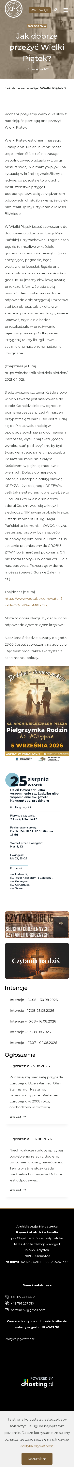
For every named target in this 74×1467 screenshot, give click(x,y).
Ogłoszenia (37, 26)
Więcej (17, 1116)
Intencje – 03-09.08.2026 (30, 1032)
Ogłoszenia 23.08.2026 (29, 1066)
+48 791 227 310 (22, 1303)
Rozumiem (37, 1459)
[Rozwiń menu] (65, 9)
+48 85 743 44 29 (23, 1297)
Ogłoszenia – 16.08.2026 (30, 1139)
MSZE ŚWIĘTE (39, 10)
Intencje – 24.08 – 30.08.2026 (34, 1000)
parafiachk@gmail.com (28, 1310)
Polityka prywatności (37, 1446)
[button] (37, 714)
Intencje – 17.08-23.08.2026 (32, 1010)
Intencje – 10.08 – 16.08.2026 (33, 1021)
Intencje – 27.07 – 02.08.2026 (33, 1043)
